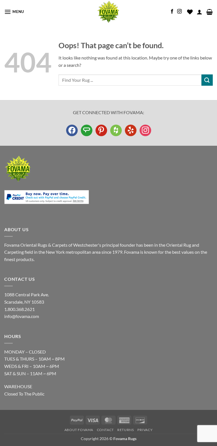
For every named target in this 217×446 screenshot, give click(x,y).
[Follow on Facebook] (172, 11)
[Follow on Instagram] (179, 11)
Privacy (145, 430)
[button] (14, 12)
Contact (105, 430)
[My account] (199, 12)
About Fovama (78, 430)
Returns (125, 430)
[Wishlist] (190, 12)
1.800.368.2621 (19, 309)
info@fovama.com (21, 316)
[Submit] (207, 79)
